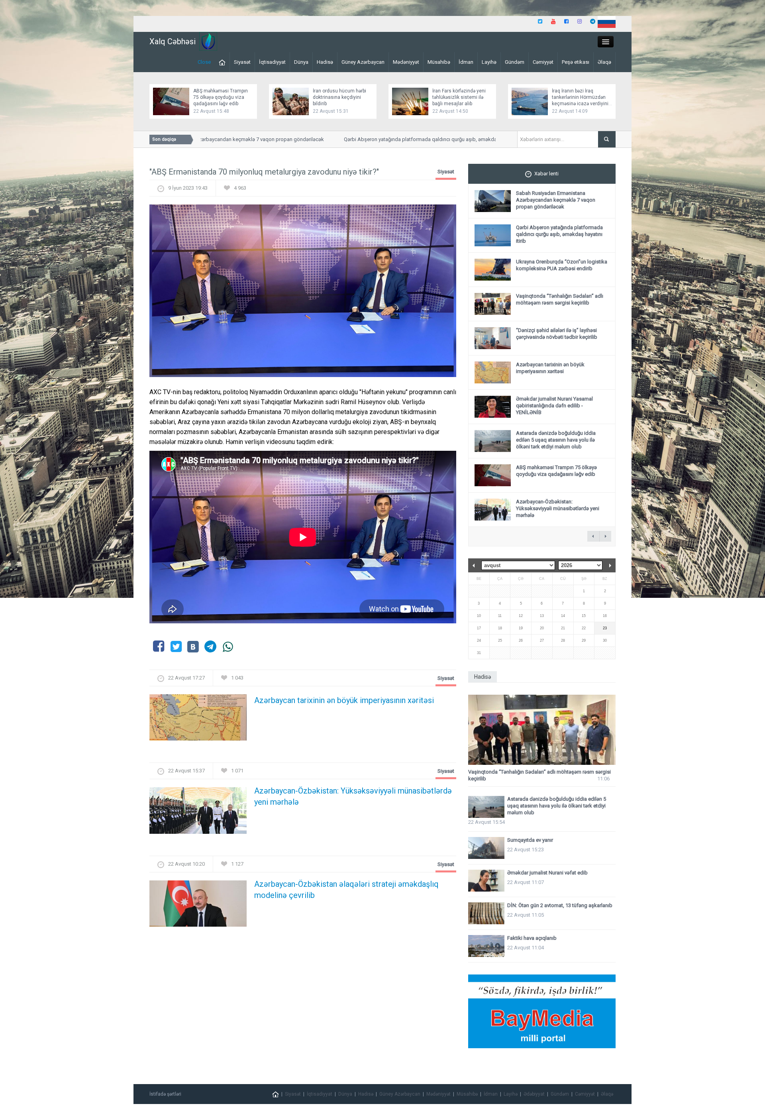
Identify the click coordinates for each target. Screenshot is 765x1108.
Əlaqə (604, 62)
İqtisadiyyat (272, 62)
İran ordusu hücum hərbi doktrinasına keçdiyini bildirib (339, 97)
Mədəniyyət (406, 62)
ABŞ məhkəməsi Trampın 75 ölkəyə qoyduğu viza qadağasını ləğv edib (220, 97)
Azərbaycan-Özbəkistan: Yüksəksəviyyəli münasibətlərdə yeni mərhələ (353, 796)
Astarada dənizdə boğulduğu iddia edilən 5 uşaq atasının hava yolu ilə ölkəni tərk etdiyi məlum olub (556, 440)
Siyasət (242, 62)
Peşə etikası (575, 62)
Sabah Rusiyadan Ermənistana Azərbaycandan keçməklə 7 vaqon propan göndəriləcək (204, 139)
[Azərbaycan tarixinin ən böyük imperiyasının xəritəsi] (198, 720)
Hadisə (325, 62)
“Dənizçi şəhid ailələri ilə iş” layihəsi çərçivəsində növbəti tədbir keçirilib (556, 333)
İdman (466, 62)
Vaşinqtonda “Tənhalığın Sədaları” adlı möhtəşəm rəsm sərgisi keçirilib (559, 299)
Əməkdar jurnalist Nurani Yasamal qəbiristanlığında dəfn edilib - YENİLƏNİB (554, 405)
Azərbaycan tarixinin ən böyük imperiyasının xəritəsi (344, 700)
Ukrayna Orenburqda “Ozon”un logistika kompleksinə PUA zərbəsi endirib (561, 265)
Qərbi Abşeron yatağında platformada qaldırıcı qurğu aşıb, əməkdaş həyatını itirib (416, 139)
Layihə (489, 62)
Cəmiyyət (543, 62)
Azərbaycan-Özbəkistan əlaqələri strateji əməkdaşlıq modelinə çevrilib (346, 889)
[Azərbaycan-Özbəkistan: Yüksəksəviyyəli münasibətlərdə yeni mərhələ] (198, 813)
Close (204, 62)
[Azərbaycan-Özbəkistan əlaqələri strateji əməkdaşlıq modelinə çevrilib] (198, 906)
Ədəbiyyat (534, 1094)
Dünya (301, 62)
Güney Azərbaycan (362, 62)
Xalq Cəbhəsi (172, 41)
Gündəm (514, 62)
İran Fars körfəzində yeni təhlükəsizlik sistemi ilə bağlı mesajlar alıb (459, 97)
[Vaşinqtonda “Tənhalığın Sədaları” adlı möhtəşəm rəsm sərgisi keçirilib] (542, 730)
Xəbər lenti (546, 174)
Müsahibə (439, 62)
